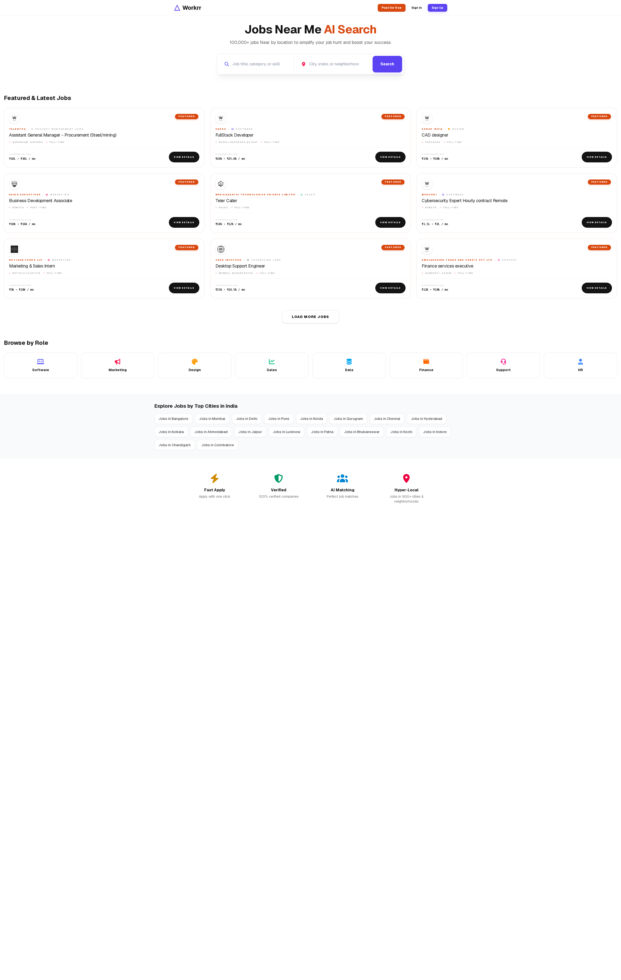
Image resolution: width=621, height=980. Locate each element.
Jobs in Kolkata (171, 432)
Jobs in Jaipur (250, 432)
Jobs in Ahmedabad (211, 432)
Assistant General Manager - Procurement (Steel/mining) (62, 135)
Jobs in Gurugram (348, 418)
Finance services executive (447, 266)
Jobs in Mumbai (212, 418)
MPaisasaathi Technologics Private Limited (255, 194)
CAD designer (435, 135)
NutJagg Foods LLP (26, 260)
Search (387, 64)
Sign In (416, 8)
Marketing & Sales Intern (32, 266)
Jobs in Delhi (246, 418)
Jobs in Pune (278, 418)
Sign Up (437, 8)
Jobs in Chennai (387, 418)
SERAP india (432, 129)
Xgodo (220, 129)
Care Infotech (228, 260)
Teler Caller (226, 200)
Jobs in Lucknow (286, 432)
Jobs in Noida (311, 418)
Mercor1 (429, 194)
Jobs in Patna (322, 432)
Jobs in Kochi (401, 432)
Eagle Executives (25, 194)
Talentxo (17, 129)
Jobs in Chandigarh (175, 445)
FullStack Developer (234, 135)
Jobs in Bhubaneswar (362, 432)
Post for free (392, 8)
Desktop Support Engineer (240, 266)
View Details (184, 157)
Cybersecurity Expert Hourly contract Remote (465, 200)
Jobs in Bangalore (173, 418)
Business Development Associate (40, 200)
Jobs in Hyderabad (426, 418)
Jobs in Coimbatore (217, 445)
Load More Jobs (310, 317)
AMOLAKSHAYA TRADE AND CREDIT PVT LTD (457, 260)
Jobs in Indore (435, 432)
